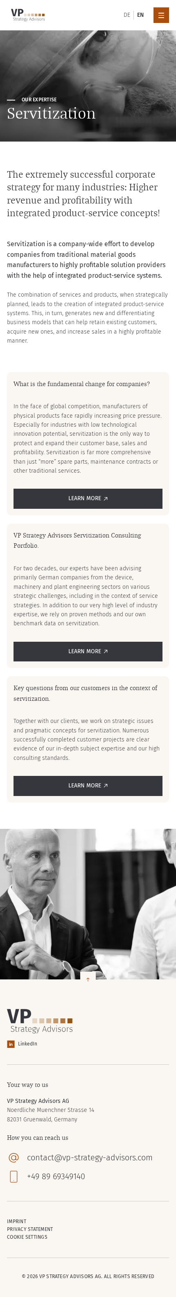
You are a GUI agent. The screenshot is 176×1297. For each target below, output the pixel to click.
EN (140, 14)
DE (127, 14)
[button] (161, 15)
